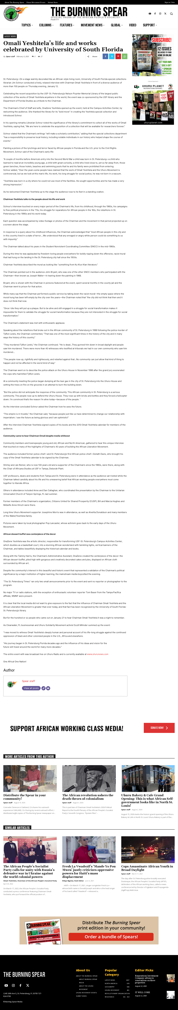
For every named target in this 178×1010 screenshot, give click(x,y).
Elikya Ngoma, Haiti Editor (73, 881)
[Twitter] (165, 14)
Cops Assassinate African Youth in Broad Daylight (147, 868)
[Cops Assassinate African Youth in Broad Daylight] (148, 849)
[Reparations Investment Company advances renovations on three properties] (171, 978)
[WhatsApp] (124, 56)
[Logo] (23, 974)
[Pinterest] (118, 56)
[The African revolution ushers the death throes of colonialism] (89, 778)
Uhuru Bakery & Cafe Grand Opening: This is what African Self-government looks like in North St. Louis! (147, 801)
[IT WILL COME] (171, 995)
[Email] (48, 688)
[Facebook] (155, 14)
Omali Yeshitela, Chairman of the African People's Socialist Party (30, 881)
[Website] (43, 688)
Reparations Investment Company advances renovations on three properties (146, 979)
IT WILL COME (142, 992)
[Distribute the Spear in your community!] (30, 778)
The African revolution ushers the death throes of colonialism (87, 797)
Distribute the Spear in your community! (24, 797)
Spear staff (10, 56)
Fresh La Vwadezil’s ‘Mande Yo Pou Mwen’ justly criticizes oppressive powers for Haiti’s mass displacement (89, 872)
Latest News (10, 36)
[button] (171, 13)
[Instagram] (160, 14)
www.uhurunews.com (97, 654)
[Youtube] (150, 14)
